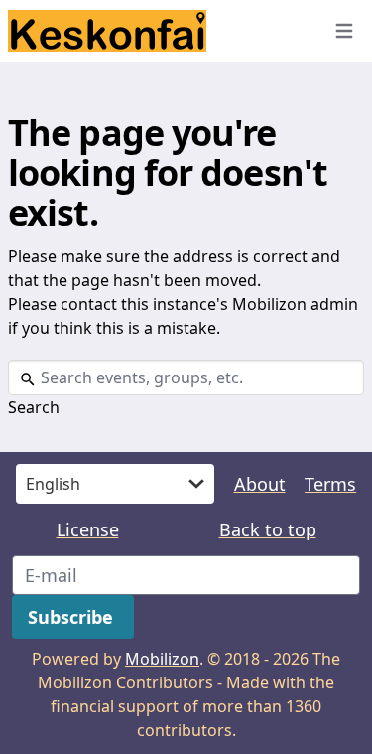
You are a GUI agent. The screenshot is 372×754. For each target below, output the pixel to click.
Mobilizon (162, 659)
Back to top (267, 529)
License (88, 529)
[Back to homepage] (156, 31)
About (260, 484)
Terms (330, 484)
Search (34, 407)
